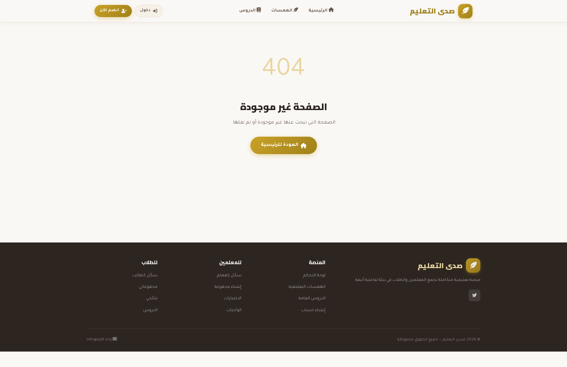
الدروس (248, 11)
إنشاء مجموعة (228, 287)
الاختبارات (233, 298)
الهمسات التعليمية (307, 287)
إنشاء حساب (313, 310)
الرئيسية (318, 11)
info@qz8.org (100, 340)
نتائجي (152, 298)
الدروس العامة (312, 298)
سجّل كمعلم (229, 275)
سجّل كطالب (145, 275)
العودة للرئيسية (279, 145)
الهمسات (282, 11)
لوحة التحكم (314, 275)
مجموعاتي (148, 287)
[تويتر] (474, 295)
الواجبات (234, 310)
